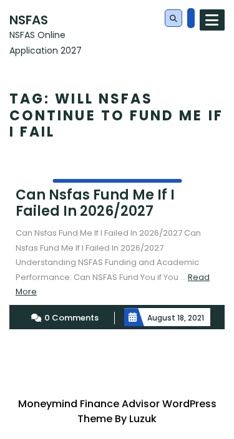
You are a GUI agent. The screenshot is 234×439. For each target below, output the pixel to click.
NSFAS (28, 20)
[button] (173, 18)
